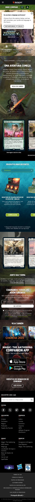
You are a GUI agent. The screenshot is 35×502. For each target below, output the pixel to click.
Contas (21, 421)
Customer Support (17, 482)
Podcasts (4, 426)
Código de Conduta (17, 477)
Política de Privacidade (17, 480)
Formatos (4, 421)
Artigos (3, 419)
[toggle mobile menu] (2, 2)
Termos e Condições (23, 316)
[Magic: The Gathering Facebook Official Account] (3, 410)
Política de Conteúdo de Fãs (17, 485)
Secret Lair (4, 457)
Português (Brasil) (10, 26)
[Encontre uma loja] (32, 400)
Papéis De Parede (7, 428)
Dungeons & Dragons (26, 442)
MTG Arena (4, 444)
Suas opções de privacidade (17, 492)
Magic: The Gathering (8, 442)
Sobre (20, 419)
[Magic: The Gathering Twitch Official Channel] (17, 410)
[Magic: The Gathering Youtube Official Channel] (23, 410)
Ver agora (17, 386)
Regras (3, 424)
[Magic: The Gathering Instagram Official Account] (30, 410)
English (20, 26)
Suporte (21, 426)
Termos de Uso (17, 474)
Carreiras (22, 424)
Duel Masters (23, 444)
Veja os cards (17, 86)
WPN (20, 428)
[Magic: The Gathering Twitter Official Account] (10, 410)
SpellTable (4, 459)
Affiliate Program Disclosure (24, 431)
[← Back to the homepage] (17, 2)
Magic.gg (4, 447)
